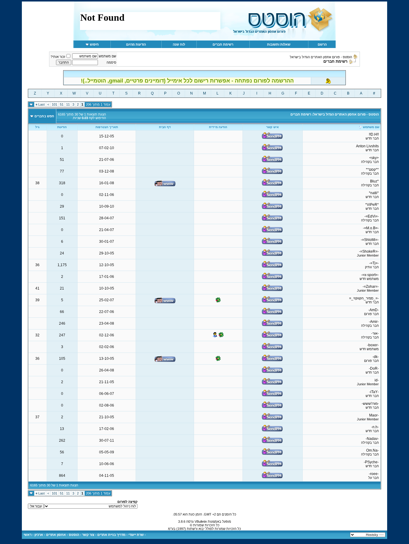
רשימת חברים (223, 44)
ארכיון (38, 534)
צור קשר (88, 534)
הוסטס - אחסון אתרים (62, 534)
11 (68, 104)
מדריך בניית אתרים (111, 534)
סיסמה (111, 62)
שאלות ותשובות (278, 44)
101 (54, 104)
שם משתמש (107, 56)
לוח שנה (179, 44)
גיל (37, 127)
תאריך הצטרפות (107, 127)
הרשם (322, 44)
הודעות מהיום (136, 44)
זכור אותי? (58, 57)
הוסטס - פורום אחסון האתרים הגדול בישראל (321, 57)
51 (61, 104)
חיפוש (94, 44)
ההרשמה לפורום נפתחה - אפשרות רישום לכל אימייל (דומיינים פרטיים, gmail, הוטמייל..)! (187, 81)
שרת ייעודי (136, 534)
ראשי (27, 534)
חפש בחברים (44, 116)
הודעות (62, 127)
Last (40, 104)
